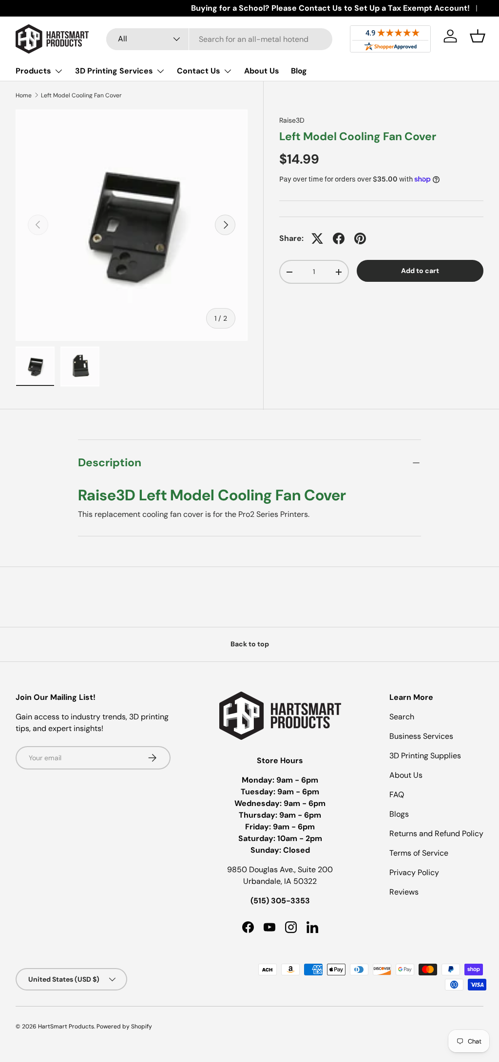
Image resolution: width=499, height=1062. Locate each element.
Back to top (249, 644)
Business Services (421, 736)
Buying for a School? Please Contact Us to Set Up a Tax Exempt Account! (330, 8)
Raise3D (292, 120)
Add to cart (420, 270)
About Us (261, 71)
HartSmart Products (66, 1026)
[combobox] (219, 39)
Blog (299, 71)
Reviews (404, 892)
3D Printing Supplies (425, 756)
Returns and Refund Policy (436, 833)
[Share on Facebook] (338, 238)
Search (401, 717)
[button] (477, 36)
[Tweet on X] (317, 238)
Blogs (399, 814)
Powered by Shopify (124, 1026)
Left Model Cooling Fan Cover (81, 95)
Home (24, 95)
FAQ (396, 794)
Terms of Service (418, 853)
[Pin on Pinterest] (360, 238)
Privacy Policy (414, 872)
